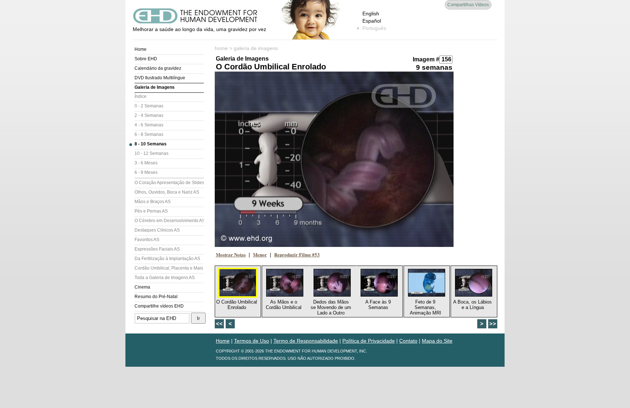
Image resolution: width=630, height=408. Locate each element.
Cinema (142, 287)
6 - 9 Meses (146, 172)
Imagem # (426, 59)
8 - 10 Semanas (151, 143)
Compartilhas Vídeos (468, 4)
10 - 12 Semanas (151, 153)
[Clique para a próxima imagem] (334, 159)
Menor (260, 254)
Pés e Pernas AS (151, 211)
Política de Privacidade (368, 341)
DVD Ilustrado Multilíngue (160, 77)
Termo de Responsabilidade (305, 341)
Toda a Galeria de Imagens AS (165, 277)
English (370, 13)
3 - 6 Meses (146, 162)
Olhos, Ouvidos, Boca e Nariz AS (167, 192)
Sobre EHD (146, 58)
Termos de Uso (251, 341)
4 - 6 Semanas (149, 124)
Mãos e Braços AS (153, 201)
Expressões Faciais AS (157, 249)
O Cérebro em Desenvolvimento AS (169, 220)
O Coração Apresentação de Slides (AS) (169, 182)
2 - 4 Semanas (149, 115)
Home (141, 49)
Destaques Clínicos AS (157, 230)
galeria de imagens (256, 48)
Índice (141, 96)
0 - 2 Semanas (149, 105)
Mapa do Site (437, 341)
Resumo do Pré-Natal (156, 296)
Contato (408, 341)
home (221, 48)
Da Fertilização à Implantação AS (167, 258)
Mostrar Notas (231, 254)
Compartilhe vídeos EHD (159, 306)
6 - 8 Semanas (149, 134)
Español (371, 21)
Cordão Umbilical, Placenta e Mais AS (169, 268)
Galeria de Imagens (155, 87)
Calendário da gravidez (158, 68)
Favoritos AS (147, 239)
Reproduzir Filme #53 (297, 254)
